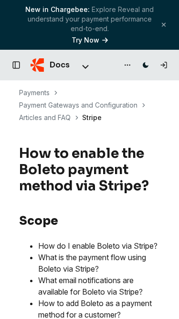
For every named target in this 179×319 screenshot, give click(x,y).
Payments (34, 92)
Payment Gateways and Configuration (78, 105)
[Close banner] (163, 25)
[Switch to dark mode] (145, 65)
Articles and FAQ (45, 117)
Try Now (85, 40)
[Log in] (163, 65)
